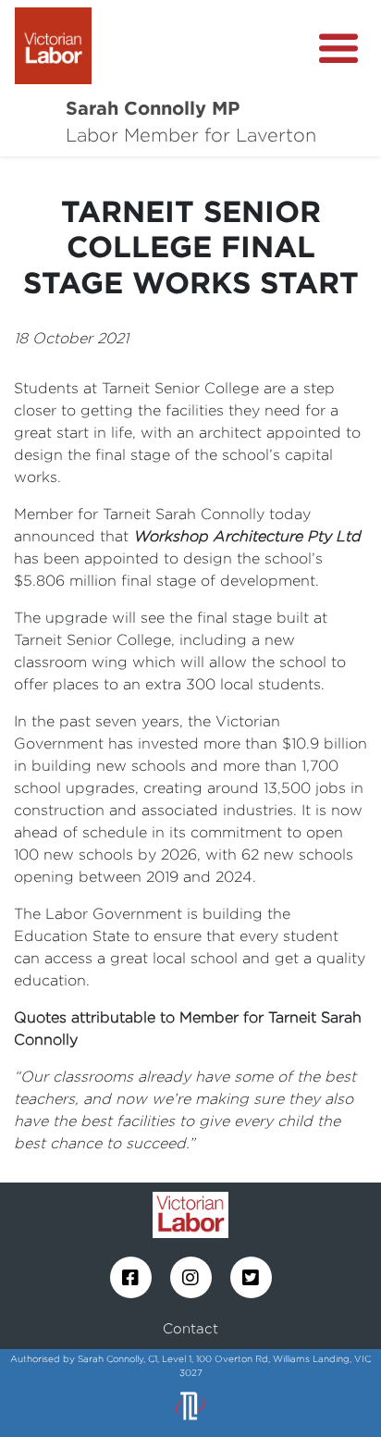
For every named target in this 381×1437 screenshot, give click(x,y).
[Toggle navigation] (338, 49)
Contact (190, 1328)
